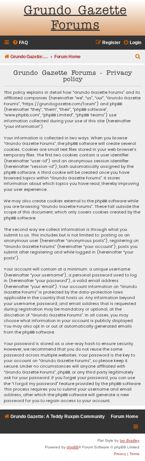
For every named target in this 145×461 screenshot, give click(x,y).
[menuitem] (20, 43)
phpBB (72, 447)
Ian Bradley (129, 440)
